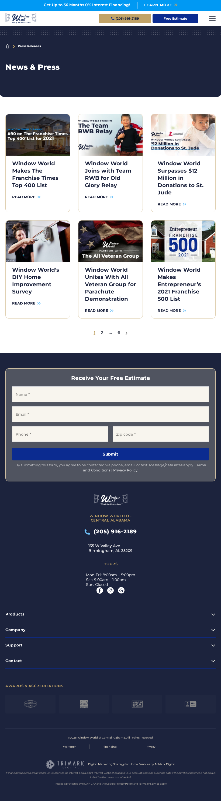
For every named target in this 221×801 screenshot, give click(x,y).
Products (14, 614)
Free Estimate (175, 18)
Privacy (150, 746)
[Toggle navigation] (212, 18)
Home (7, 46)
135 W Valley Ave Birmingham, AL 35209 (110, 548)
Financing (110, 746)
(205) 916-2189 (113, 531)
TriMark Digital (165, 764)
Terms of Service (149, 783)
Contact (13, 660)
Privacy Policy (125, 470)
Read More (23, 197)
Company (15, 629)
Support (14, 645)
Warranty (69, 746)
